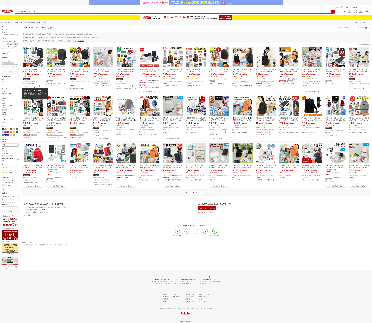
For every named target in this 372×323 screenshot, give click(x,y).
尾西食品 (4, 98)
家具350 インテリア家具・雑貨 (265, 180)
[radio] (2, 29)
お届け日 (4, 148)
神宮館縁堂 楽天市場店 (31, 182)
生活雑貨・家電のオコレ (310, 132)
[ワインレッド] (5, 132)
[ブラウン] (11, 129)
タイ (3, 84)
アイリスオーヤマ (6, 93)
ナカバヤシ (4, 114)
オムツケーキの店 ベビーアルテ (103, 86)
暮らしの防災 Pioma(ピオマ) (357, 88)
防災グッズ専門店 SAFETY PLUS (243, 86)
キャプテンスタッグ (7, 105)
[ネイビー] (5, 135)
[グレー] (5, 129)
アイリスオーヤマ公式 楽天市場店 (150, 88)
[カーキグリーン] (17, 129)
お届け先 (4, 141)
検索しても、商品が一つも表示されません (37, 212)
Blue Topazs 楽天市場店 (77, 88)
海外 (7, 139)
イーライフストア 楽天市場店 (358, 132)
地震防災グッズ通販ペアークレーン (173, 86)
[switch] (17, 159)
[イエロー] (14, 132)
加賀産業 (4, 112)
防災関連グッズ (43, 245)
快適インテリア (122, 180)
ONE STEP (28, 137)
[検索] (333, 12)
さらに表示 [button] (5, 53)
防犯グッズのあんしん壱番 (264, 86)
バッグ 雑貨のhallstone (240, 180)
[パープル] (8, 135)
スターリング (5, 107)
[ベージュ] (14, 129)
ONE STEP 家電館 (76, 137)
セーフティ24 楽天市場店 (287, 84)
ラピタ (3, 117)
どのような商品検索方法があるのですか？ (37, 209)
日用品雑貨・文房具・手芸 (29, 245)
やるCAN (166, 132)
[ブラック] (3, 129)
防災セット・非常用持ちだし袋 (59, 245)
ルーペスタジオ (52, 182)
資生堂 (3, 103)
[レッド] (8, 132)
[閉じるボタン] (368, 34)
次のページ (203, 192)
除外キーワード (6, 204)
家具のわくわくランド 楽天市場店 (150, 180)
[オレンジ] (11, 132)
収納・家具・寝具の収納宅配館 (172, 180)
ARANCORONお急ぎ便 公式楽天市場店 (290, 132)
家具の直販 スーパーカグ (240, 132)
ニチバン (4, 96)
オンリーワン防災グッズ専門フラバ (313, 180)
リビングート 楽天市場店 (194, 180)
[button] (365, 7)
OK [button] (45, 93)
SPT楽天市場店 (192, 132)
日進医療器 (4, 110)
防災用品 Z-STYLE (123, 134)
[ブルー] (3, 135)
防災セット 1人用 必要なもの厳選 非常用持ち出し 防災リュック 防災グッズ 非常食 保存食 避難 (56, 71)
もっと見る (27, 215)
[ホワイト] (8, 129)
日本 (3, 79)
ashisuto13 (330, 84)
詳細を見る (81, 41)
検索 (10, 71)
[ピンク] (3, 132)
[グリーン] (17, 132)
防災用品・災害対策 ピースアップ (127, 88)
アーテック (4, 91)
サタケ (3, 100)
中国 (3, 81)
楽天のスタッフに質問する (207, 208)
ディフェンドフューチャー (9, 119)
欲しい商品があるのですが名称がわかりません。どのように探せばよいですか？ (46, 207)
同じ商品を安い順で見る (149, 91)
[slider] (1, 64)
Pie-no (282, 180)
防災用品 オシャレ (309, 86)
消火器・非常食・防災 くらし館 (56, 84)
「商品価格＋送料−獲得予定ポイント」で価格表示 (34, 28)
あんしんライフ (99, 135)
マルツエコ (74, 177)
